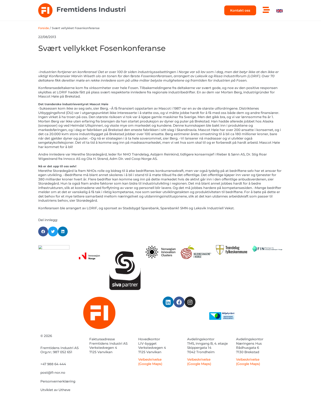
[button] (43, 231)
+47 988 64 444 (53, 364)
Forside (43, 28)
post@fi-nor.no (52, 372)
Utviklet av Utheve (55, 390)
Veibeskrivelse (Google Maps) (150, 361)
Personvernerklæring (57, 381)
